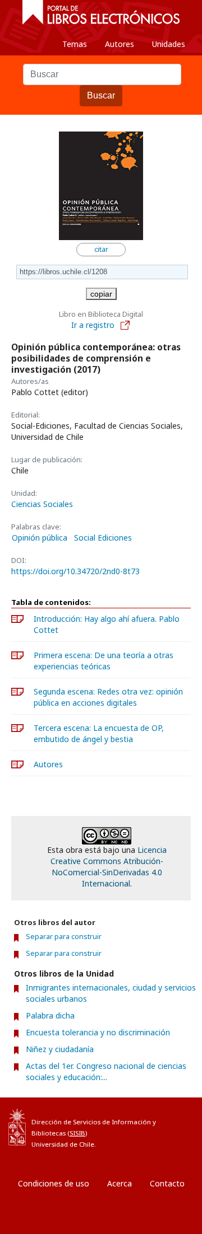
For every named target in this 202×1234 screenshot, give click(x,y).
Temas (74, 44)
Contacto (167, 1183)
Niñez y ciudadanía (60, 1049)
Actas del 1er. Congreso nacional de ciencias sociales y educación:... (106, 1071)
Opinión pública (39, 538)
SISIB (77, 1133)
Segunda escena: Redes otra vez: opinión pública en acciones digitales (108, 697)
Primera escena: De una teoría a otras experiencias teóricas (103, 661)
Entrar (33, 1225)
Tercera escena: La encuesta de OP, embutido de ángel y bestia (99, 733)
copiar (101, 293)
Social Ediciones (103, 538)
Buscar (101, 95)
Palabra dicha (50, 1015)
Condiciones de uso (53, 1183)
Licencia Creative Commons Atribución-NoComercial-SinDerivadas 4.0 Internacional (108, 866)
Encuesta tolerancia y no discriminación (98, 1032)
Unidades (168, 44)
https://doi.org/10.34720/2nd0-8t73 (75, 571)
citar (101, 249)
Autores (119, 44)
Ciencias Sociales (42, 504)
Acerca (119, 1183)
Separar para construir (64, 936)
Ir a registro (94, 325)
